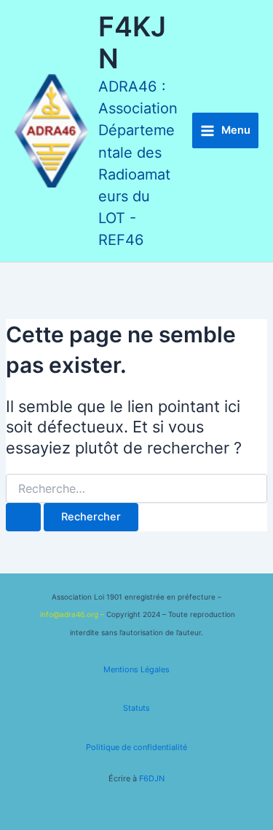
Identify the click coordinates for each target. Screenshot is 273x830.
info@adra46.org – (73, 614)
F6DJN (152, 778)
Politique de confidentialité (136, 747)
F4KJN (132, 43)
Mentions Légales (136, 669)
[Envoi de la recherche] (23, 517)
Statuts (136, 708)
